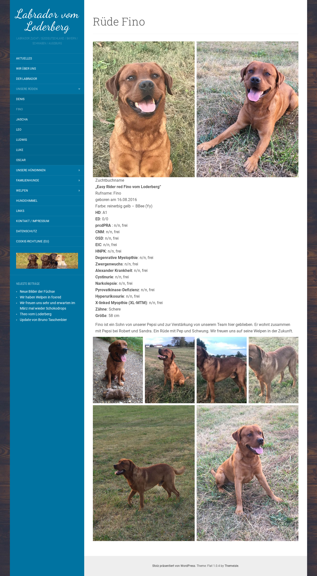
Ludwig (21, 140)
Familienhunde (27, 180)
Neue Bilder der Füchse (37, 291)
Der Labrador (26, 79)
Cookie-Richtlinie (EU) (32, 241)
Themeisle (231, 566)
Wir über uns (26, 68)
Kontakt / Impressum (32, 221)
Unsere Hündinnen (31, 170)
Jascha (22, 119)
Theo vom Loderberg (36, 314)
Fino (19, 109)
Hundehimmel (26, 200)
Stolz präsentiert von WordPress (173, 566)
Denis (20, 99)
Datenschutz (26, 231)
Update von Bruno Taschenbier (43, 320)
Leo (18, 129)
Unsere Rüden (27, 89)
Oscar (21, 160)
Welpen (22, 190)
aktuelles (24, 58)
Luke (19, 150)
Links (20, 211)
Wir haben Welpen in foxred (40, 297)
